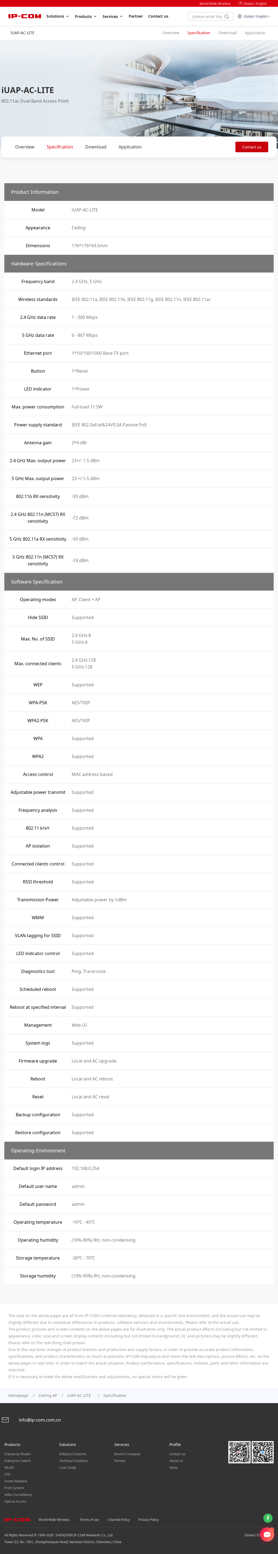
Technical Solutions (73, 1460)
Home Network (15, 1481)
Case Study (67, 1467)
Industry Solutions (72, 1454)
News (173, 1467)
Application (130, 147)
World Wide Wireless (215, 3)
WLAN (9, 1467)
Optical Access (15, 1501)
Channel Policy (119, 1519)
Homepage (18, 1395)
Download (95, 147)
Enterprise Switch (17, 1460)
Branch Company (127, 1454)
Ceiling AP (48, 1395)
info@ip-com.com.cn (39, 1420)
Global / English (255, 3)
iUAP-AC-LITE (80, 1395)
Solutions (55, 16)
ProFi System (14, 1488)
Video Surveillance (18, 1494)
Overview (24, 147)
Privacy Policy (148, 1519)
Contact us (158, 16)
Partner (136, 16)
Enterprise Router (17, 1454)
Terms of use (89, 1519)
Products (84, 16)
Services (111, 16)
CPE (7, 1474)
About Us (176, 1460)
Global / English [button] (254, 16)
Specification (60, 147)
